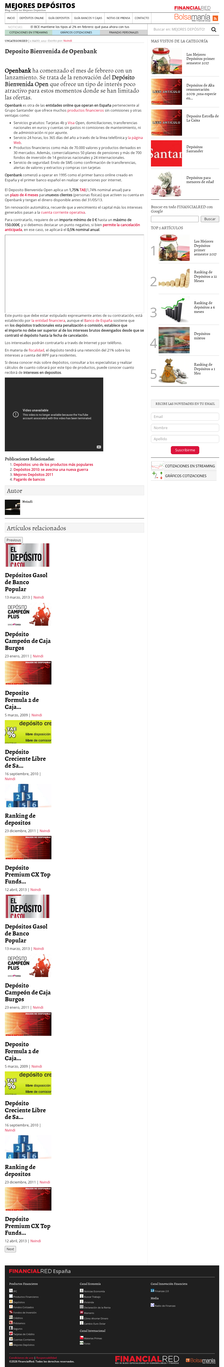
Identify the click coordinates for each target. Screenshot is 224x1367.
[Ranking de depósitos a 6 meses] (174, 309)
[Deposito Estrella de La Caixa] (166, 122)
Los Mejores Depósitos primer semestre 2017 (200, 58)
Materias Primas (92, 1338)
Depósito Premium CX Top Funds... (28, 874)
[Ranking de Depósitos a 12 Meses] (174, 278)
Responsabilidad (46, 1358)
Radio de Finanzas (164, 1305)
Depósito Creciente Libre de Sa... (25, 758)
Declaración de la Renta (96, 1307)
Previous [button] (14, 540)
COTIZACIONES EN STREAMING (28, 32)
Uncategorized (16, 40)
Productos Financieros (25, 1296)
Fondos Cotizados (23, 1307)
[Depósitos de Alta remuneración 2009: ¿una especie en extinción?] (166, 91)
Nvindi (67, 41)
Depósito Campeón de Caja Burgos (28, 641)
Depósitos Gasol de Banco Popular (26, 582)
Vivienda (88, 1302)
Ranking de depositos (20, 819)
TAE (83, 189)
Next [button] (10, 1249)
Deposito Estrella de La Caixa (202, 118)
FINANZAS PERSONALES (123, 32)
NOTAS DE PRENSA (118, 18)
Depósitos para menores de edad (200, 180)
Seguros (17, 1328)
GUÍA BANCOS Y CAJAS (88, 18)
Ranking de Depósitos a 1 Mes (204, 368)
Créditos (18, 1318)
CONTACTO (142, 18)
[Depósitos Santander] (166, 153)
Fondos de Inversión (25, 1312)
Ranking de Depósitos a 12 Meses (205, 276)
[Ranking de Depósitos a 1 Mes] (174, 371)
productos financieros (85, 110)
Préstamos (19, 1323)
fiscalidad (36, 350)
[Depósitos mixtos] (174, 339)
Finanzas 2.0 (161, 1291)
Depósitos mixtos (202, 336)
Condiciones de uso (21, 1358)
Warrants (88, 1313)
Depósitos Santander (194, 149)
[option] (28, 571)
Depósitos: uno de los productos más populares (53, 464)
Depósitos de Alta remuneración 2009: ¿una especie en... (201, 91)
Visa (71, 122)
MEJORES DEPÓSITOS (40, 5)
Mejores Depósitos (23, 1344)
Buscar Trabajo (92, 1296)
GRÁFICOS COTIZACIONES (76, 32)
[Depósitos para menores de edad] (166, 183)
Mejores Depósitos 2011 (33, 474)
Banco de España (98, 320)
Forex (86, 1343)
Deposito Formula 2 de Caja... (22, 699)
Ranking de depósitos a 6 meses (204, 307)
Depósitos (19, 1302)
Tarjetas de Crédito (24, 1334)
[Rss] (215, 18)
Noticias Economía (94, 1291)
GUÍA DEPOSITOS (59, 18)
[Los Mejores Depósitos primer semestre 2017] (166, 61)
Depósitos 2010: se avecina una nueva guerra (51, 469)
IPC (15, 1291)
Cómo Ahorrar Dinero (95, 1318)
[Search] (213, 29)
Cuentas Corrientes (24, 1339)
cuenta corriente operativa (63, 212)
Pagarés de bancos (29, 479)
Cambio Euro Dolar (94, 1323)
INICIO (11, 18)
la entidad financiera (48, 320)
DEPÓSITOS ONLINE (31, 18)
